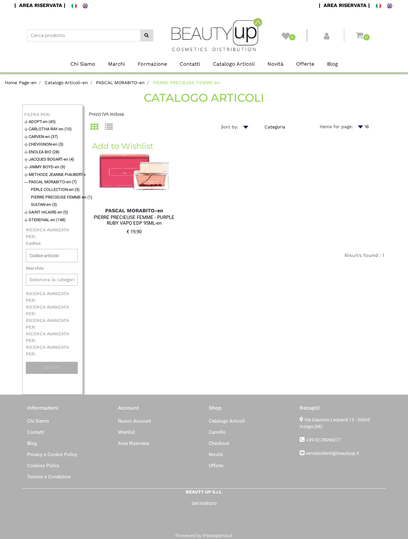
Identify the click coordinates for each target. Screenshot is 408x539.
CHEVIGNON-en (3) (46, 144)
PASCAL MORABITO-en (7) (53, 181)
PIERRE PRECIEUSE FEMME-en (186, 82)
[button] (146, 35)
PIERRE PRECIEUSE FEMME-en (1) (61, 197)
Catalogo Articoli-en (66, 82)
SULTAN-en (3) (44, 204)
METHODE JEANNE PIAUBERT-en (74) (63, 174)
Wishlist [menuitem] (126, 432)
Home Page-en (21, 82)
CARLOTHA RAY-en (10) (50, 129)
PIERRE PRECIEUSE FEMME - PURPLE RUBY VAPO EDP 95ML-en (134, 220)
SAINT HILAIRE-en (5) (48, 212)
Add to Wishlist (122, 146)
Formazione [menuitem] (152, 64)
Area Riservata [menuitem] (133, 443)
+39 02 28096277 (323, 439)
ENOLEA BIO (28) (44, 151)
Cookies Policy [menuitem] (43, 466)
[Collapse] (26, 182)
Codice (33, 243)
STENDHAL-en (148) (47, 219)
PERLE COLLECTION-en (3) (55, 189)
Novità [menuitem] (275, 64)
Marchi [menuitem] (116, 64)
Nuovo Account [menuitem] (134, 421)
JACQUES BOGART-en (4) (51, 159)
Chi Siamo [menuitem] (82, 64)
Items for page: (336, 126)
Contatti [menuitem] (190, 64)
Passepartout (218, 535)
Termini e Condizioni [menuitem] (49, 477)
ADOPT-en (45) (42, 121)
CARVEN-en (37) (43, 136)
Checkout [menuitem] (219, 443)
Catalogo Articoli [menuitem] (234, 64)
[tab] (98, 127)
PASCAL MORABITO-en (120, 82)
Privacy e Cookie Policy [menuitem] (52, 454)
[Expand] (26, 122)
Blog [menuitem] (332, 64)
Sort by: (229, 126)
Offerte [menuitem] (305, 64)
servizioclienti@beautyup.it (332, 453)
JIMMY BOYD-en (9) (47, 166)
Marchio (35, 268)
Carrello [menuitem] (217, 432)
